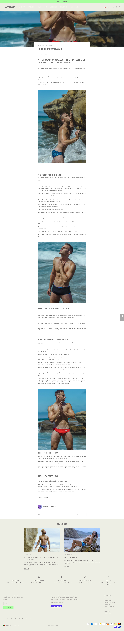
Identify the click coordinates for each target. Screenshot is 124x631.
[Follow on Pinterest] (19, 618)
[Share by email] (83, 514)
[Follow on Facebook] (4, 618)
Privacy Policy (108, 609)
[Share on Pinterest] (78, 514)
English (16, 625)
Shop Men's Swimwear (43, 497)
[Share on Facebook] (66, 514)
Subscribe (8, 607)
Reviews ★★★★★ (108, 593)
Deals (71, 7)
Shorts (39, 7)
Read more (26, 568)
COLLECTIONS (63, 7)
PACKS (77, 7)
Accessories (53, 7)
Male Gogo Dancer (70, 557)
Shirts (46, 7)
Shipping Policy (108, 597)
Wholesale (107, 611)
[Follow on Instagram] (11, 618)
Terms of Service (109, 606)
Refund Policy (108, 600)
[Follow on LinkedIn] (30, 618)
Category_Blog (49, 45)
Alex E (73, 76)
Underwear (22, 7)
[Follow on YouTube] (23, 618)
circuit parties (68, 554)
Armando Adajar (57, 76)
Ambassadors (107, 613)
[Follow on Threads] (15, 618)
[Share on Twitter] (72, 514)
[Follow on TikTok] (26, 618)
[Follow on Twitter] (8, 618)
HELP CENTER (107, 595)
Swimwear (31, 7)
